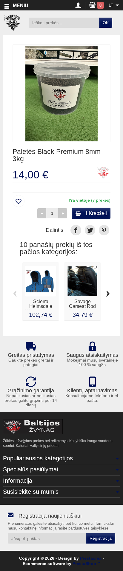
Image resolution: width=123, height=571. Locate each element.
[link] (75, 230)
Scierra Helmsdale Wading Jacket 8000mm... (40, 308)
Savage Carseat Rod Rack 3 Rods (82, 306)
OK (106, 22)
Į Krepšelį (96, 213)
